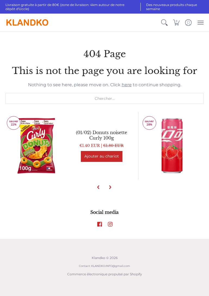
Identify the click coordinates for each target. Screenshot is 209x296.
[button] (164, 23)
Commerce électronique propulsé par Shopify (104, 274)
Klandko (98, 258)
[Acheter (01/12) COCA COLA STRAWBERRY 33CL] (172, 146)
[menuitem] (164, 23)
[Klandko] (27, 23)
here (127, 84)
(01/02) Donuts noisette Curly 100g (101, 135)
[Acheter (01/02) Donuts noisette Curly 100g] (36, 146)
